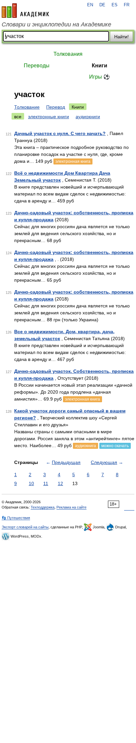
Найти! (121, 36)
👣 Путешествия (16, 518)
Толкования (68, 54)
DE (102, 5)
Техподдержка (42, 507)
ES (115, 5)
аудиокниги (88, 116)
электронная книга (72, 161)
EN (90, 5)
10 (31, 483)
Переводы (37, 65)
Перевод (55, 107)
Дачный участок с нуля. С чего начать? (60, 133)
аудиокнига (85, 445)
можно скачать (115, 445)
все (17, 116)
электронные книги (48, 116)
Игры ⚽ (99, 77)
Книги (99, 65)
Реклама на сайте (71, 507)
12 (60, 483)
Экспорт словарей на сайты (25, 527)
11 (45, 483)
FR (126, 5)
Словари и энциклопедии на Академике (56, 24)
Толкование (27, 107)
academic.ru (25, 10)
